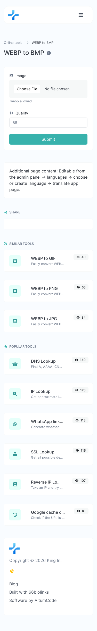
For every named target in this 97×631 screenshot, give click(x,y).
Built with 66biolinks (29, 592)
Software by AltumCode (32, 600)
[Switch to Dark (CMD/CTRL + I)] (11, 571)
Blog (13, 583)
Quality (21, 113)
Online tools (13, 43)
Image (20, 75)
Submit (48, 139)
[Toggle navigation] (80, 15)
